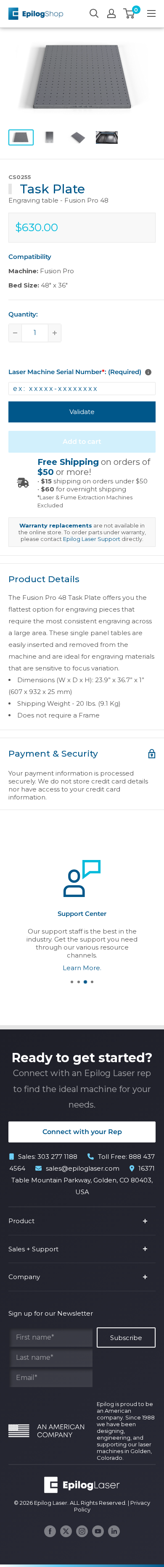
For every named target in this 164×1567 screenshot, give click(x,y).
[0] (129, 13)
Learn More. (82, 967)
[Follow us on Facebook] (50, 1531)
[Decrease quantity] (15, 333)
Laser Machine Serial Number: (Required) (74, 372)
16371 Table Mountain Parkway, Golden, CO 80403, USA (83, 1180)
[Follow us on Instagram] (82, 1531)
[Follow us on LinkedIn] (114, 1531)
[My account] (111, 13)
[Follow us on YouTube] (98, 1531)
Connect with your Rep (82, 1132)
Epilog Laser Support (91, 539)
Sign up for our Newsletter (50, 1313)
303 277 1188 (57, 1157)
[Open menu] (151, 13)
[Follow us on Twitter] (66, 1531)
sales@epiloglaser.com (82, 1168)
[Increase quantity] (54, 333)
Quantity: (23, 314)
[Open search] (94, 13)
